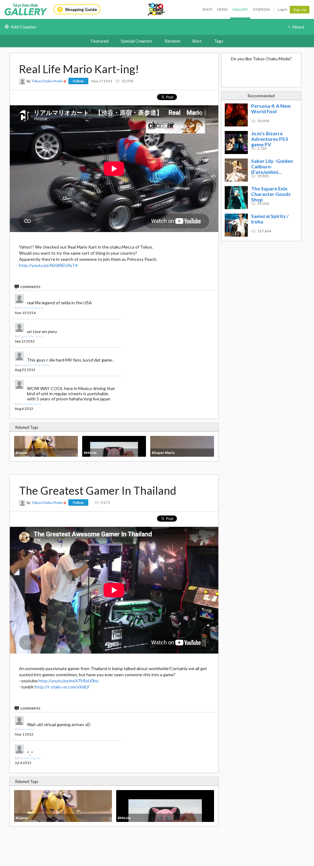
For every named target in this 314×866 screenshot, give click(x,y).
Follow (78, 81)
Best (197, 40)
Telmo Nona (26, 729)
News (222, 9)
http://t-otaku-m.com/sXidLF (62, 686)
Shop (207, 9)
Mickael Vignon (29, 758)
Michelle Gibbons (30, 307)
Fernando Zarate (30, 404)
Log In (282, 9)
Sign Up (299, 9)
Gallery (240, 9)
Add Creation (23, 26)
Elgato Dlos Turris (30, 336)
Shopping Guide (81, 9)
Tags (218, 40)
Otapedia (261, 9)
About (298, 26)
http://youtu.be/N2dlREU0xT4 (48, 265)
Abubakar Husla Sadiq (33, 365)
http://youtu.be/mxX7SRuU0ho (68, 680)
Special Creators (136, 40)
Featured (100, 40)
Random (172, 40)
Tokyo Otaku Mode (157, 9)
